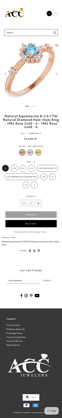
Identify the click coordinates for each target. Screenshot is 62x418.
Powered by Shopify (40, 413)
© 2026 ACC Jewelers (22, 413)
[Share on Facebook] (30, 250)
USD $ (33, 397)
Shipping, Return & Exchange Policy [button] (30, 232)
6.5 (23, 168)
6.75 (31, 168)
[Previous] (5, 73)
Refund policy (13, 345)
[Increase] (38, 203)
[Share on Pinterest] (38, 250)
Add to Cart (31, 214)
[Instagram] (26, 295)
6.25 (14, 168)
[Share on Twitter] (34, 250)
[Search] (55, 32)
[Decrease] (23, 203)
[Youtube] (37, 295)
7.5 (52, 177)
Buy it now (31, 223)
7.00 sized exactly (47, 168)
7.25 (43, 177)
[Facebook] (21, 295)
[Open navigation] (56, 13)
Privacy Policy (13, 325)
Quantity (31, 196)
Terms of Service (14, 341)
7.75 (26, 185)
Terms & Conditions (16, 337)
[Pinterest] (31, 295)
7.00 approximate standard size (21, 177)
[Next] (56, 73)
